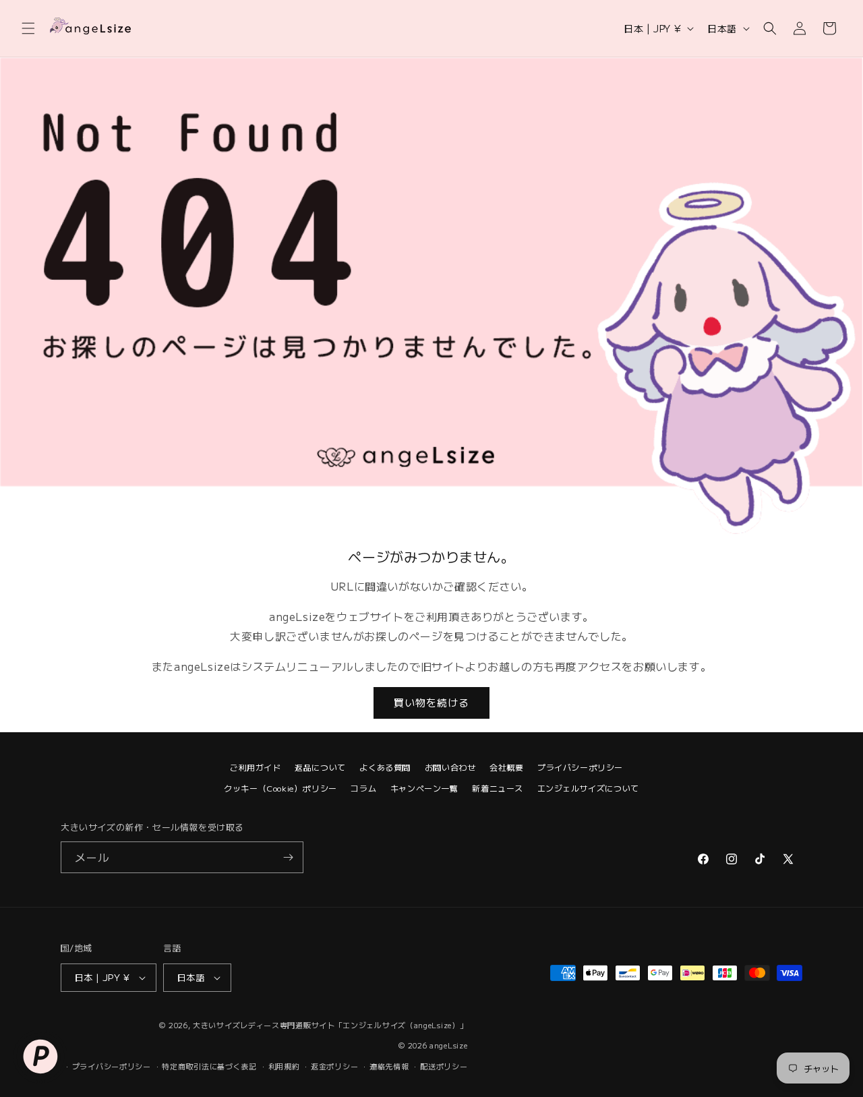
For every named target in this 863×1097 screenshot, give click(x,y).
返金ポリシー (334, 1066)
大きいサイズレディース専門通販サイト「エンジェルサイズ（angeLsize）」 (330, 1024)
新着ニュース (497, 788)
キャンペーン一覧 (424, 788)
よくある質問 (385, 767)
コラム (363, 788)
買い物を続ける (431, 702)
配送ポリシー (443, 1066)
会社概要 (506, 767)
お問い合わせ (450, 767)
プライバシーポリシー (580, 767)
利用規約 (284, 1066)
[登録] (288, 857)
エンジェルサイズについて (588, 788)
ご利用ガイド (255, 767)
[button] (28, 28)
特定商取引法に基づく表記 (209, 1066)
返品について (320, 767)
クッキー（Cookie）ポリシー (280, 788)
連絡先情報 (389, 1066)
